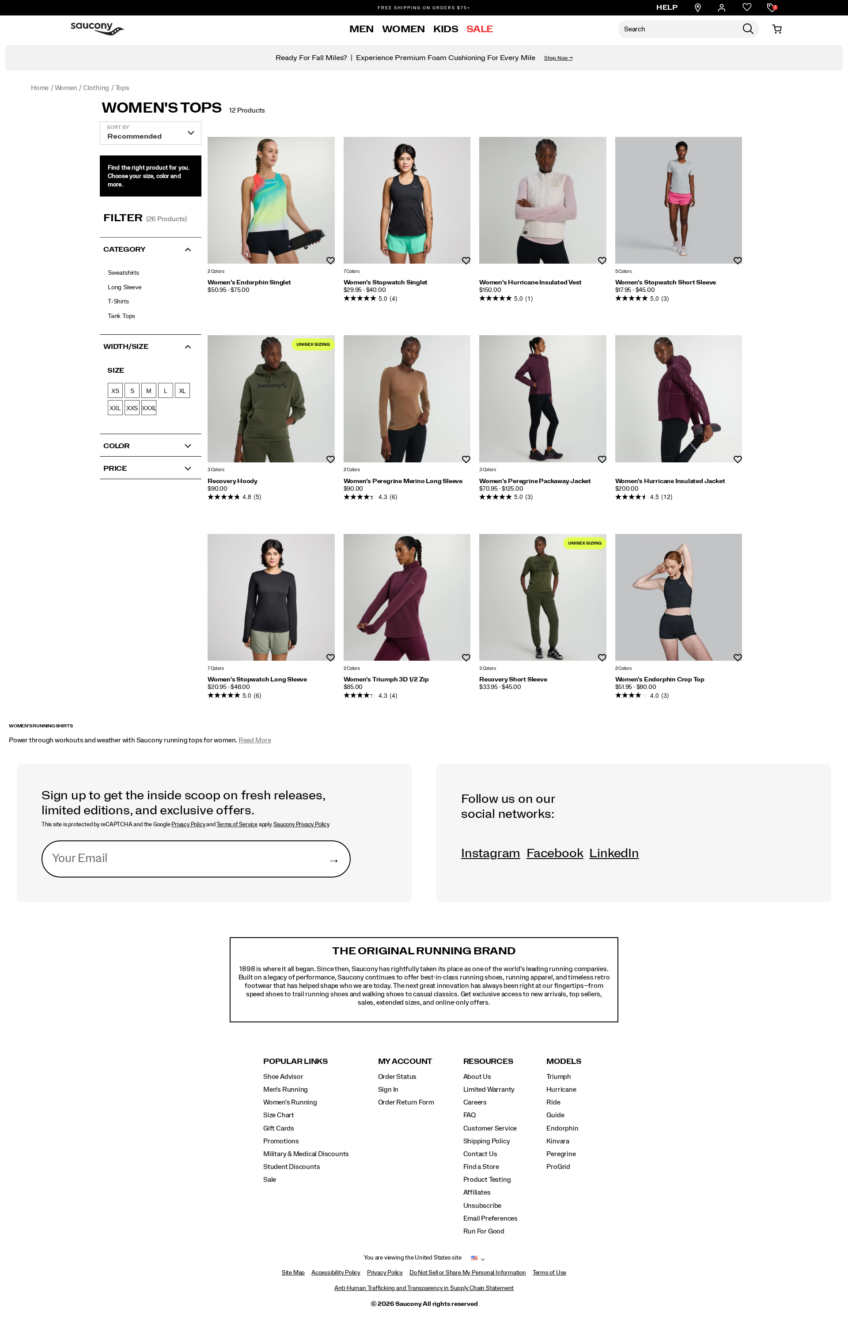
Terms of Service (236, 824)
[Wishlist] (747, 8)
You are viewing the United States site (412, 1258)
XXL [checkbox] (115, 408)
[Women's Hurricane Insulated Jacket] (678, 398)
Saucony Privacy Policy (301, 824)
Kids (445, 29)
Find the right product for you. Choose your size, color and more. (148, 176)
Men (361, 29)
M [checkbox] (148, 390)
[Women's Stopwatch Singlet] (407, 200)
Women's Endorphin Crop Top (660, 680)
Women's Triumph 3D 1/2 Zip (386, 680)
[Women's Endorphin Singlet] (271, 200)
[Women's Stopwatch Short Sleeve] (678, 200)
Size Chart (278, 1115)
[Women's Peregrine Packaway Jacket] (542, 398)
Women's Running (290, 1102)
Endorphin (562, 1128)
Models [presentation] (563, 1061)
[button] (150, 249)
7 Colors (352, 271)
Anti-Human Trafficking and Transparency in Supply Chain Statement (424, 1288)
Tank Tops (121, 315)
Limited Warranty (489, 1089)
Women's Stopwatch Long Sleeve (257, 680)
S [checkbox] (132, 390)
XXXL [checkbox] (149, 408)
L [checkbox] (165, 390)
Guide (555, 1115)
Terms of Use (549, 1273)
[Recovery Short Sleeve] (542, 597)
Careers (475, 1102)
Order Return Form (406, 1102)
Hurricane (561, 1089)
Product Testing (487, 1179)
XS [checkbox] (115, 390)
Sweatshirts (123, 272)
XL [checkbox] (182, 390)
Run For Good (483, 1231)
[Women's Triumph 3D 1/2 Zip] (407, 597)
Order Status (397, 1076)
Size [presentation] (115, 370)
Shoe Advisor (283, 1076)
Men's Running (285, 1089)
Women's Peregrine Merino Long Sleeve (403, 481)
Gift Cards (278, 1128)
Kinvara (557, 1141)
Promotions (281, 1141)
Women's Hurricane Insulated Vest (530, 283)
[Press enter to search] (748, 29)
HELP (667, 7)
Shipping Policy (486, 1141)
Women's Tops (162, 108)
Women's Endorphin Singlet (249, 283)
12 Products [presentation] (247, 110)
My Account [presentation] (405, 1061)
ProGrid (558, 1166)
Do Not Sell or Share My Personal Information (467, 1273)
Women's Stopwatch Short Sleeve (665, 283)
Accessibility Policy (335, 1273)
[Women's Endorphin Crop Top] (678, 597)
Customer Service (490, 1128)
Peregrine (560, 1154)
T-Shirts (118, 301)
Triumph (558, 1076)
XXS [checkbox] (132, 408)
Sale (480, 29)
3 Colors (216, 470)
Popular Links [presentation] (295, 1061)
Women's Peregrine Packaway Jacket (535, 481)
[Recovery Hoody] (271, 398)
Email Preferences (490, 1218)
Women (403, 29)
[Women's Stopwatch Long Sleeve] (271, 597)
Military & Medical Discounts (306, 1154)
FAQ (469, 1115)
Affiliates (477, 1192)
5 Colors (623, 271)
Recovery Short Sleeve (513, 680)
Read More (254, 740)
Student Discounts (291, 1166)
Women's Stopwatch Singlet (386, 283)
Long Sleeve (125, 287)
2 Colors (216, 271)
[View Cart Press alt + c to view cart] (777, 29)
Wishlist (330, 261)
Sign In (388, 1089)
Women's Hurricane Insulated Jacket (670, 481)
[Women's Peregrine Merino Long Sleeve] (407, 398)
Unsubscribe (482, 1205)
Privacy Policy (188, 824)
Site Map (293, 1273)
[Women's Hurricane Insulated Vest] (542, 200)
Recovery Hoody (232, 481)
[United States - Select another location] (474, 1259)
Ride (553, 1102)
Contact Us (480, 1154)
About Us (477, 1076)
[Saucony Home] (97, 29)
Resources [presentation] (488, 1061)
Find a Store (481, 1166)
